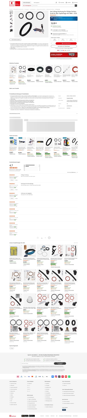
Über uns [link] (65, 385)
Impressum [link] (42, 415)
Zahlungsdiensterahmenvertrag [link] (68, 391)
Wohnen (12, 393)
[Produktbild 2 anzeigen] (11, 16)
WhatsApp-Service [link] (49, 400)
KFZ (11, 400)
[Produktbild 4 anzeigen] (11, 23)
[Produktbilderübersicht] (11, 24)
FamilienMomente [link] (49, 398)
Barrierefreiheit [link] (75, 415)
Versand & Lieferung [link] (31, 406)
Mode (12, 395)
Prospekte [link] (47, 385)
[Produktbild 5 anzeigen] (11, 26)
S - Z (29, 391)
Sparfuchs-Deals (13, 383)
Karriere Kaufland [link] (66, 401)
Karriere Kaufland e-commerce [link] (68, 403)
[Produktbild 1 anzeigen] (11, 12)
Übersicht (30, 383)
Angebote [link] (47, 383)
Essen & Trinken (13, 402)
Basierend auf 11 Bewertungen (15, 169)
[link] (36, 2)
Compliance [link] (47, 415)
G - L (29, 387)
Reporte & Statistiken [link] (67, 383)
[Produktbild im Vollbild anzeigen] (31, 24)
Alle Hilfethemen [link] (31, 397)
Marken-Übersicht (14, 404)
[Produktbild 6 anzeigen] (11, 30)
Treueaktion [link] (48, 393)
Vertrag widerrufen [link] (31, 403)
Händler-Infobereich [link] (49, 406)
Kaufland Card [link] (48, 387)
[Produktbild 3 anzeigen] (11, 19)
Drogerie (12, 396)
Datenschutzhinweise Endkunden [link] (69, 395)
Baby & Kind (13, 391)
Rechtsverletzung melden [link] (32, 408)
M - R (29, 389)
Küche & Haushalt (14, 389)
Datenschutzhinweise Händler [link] (68, 393)
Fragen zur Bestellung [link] (32, 399)
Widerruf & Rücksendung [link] (32, 401)
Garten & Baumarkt (14, 387)
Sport (12, 398)
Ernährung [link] (48, 396)
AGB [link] (56, 415)
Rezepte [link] (47, 391)
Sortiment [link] (47, 389)
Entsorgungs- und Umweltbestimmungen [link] (65, 415)
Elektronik (12, 385)
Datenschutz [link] (52, 415)
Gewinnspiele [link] (48, 395)
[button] (31, 165)
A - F (29, 385)
